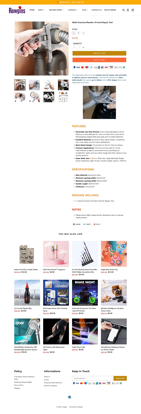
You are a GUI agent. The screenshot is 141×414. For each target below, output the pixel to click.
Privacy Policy (19, 385)
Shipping (17, 388)
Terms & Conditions (50, 385)
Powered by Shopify (76, 407)
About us (47, 376)
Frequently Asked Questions (53, 382)
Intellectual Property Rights (23, 382)
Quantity (77, 44)
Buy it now (99, 60)
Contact (46, 379)
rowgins (64, 407)
